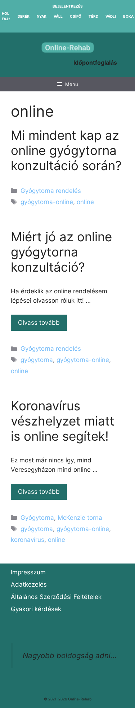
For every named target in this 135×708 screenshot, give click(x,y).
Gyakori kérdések (36, 609)
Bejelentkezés (68, 6)
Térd (93, 16)
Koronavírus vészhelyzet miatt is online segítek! (62, 421)
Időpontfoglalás (95, 62)
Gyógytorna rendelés (51, 190)
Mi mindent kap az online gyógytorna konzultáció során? (66, 150)
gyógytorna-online (47, 202)
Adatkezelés (29, 584)
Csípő (75, 16)
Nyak (41, 16)
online (85, 202)
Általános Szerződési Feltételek (56, 596)
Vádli (110, 16)
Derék (24, 16)
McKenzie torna (80, 517)
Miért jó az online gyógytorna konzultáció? (61, 252)
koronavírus (27, 539)
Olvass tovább (39, 322)
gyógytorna (37, 359)
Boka (128, 16)
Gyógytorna (37, 517)
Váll (58, 16)
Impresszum (28, 572)
